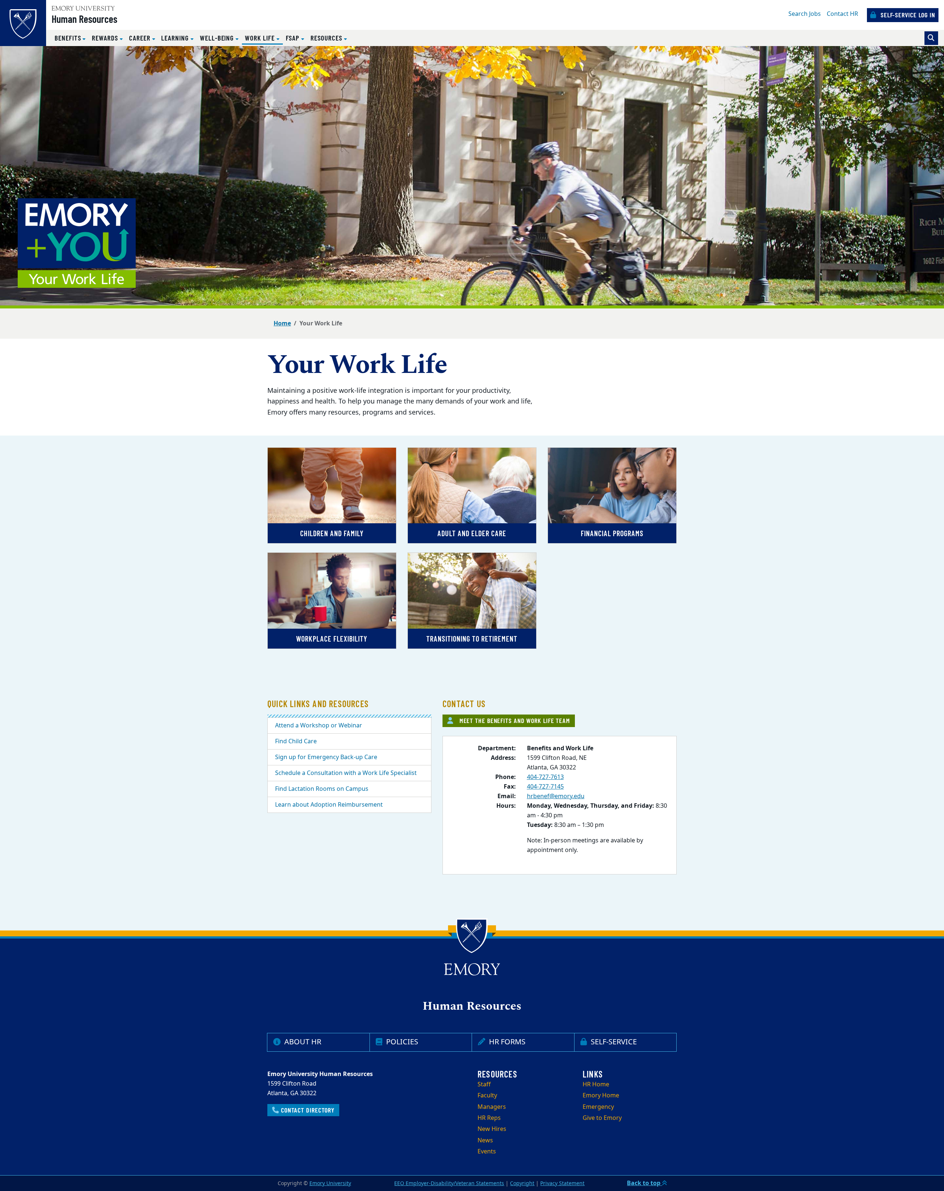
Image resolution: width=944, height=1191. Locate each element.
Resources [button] (327, 38)
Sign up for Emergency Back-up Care (326, 757)
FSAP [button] (294, 38)
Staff (484, 1084)
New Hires (492, 1129)
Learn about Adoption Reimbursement (329, 804)
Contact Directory (306, 1110)
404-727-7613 (545, 777)
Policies (401, 1042)
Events (487, 1151)
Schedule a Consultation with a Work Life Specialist (346, 773)
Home (282, 323)
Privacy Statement (562, 1183)
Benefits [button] (69, 38)
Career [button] (140, 38)
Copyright (522, 1183)
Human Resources (84, 19)
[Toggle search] (931, 38)
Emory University (330, 1183)
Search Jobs (804, 14)
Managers (492, 1107)
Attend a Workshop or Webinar (318, 725)
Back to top (644, 1183)
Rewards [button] (106, 38)
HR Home (596, 1084)
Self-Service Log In (907, 15)
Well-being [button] (218, 38)
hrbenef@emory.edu (555, 796)
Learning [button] (175, 38)
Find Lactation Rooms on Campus (321, 789)
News (485, 1140)
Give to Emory (602, 1118)
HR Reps (489, 1118)
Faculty (487, 1095)
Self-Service (613, 1042)
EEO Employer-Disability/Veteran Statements (449, 1183)
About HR (301, 1042)
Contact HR (842, 14)
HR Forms (506, 1042)
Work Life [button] (263, 37)
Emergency (598, 1107)
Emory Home (601, 1095)
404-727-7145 (545, 786)
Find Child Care (296, 741)
